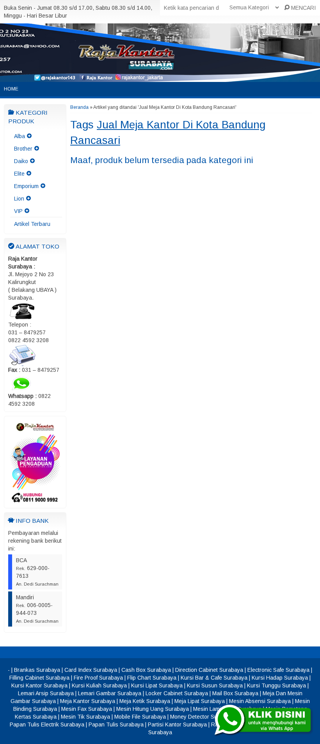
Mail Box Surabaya (235, 693)
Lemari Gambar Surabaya (109, 693)
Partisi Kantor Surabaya (177, 724)
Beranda (79, 107)
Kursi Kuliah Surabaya (99, 685)
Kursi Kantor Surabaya (39, 685)
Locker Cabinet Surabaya (177, 693)
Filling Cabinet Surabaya (39, 678)
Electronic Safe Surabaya (278, 670)
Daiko (21, 161)
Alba (19, 136)
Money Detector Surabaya (202, 717)
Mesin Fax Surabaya (86, 709)
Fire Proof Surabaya (98, 678)
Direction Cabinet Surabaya (209, 670)
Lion (19, 198)
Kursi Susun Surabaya (215, 685)
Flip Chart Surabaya (151, 678)
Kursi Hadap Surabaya (280, 678)
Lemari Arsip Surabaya (46, 693)
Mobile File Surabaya (140, 717)
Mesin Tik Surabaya (85, 717)
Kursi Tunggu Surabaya (276, 685)
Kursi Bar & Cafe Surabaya (214, 678)
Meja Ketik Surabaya (144, 701)
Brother (23, 149)
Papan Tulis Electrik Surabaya (47, 724)
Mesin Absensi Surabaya (260, 701)
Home (11, 89)
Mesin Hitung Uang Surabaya (152, 709)
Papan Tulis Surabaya (116, 724)
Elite (19, 173)
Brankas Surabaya (37, 670)
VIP (18, 211)
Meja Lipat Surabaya (199, 701)
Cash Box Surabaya (146, 670)
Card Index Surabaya (90, 670)
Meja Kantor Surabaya (87, 701)
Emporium (26, 186)
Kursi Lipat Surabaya (157, 685)
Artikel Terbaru (32, 224)
